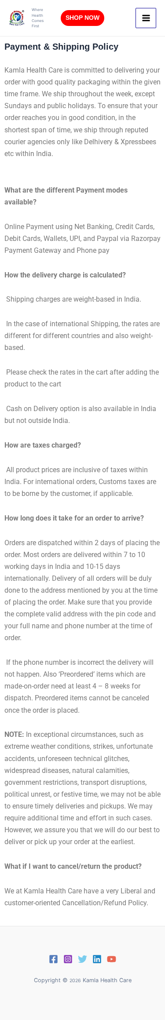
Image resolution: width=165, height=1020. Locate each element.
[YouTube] (111, 959)
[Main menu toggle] (146, 18)
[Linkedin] (97, 959)
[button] (82, 18)
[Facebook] (53, 959)
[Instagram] (68, 959)
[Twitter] (82, 959)
